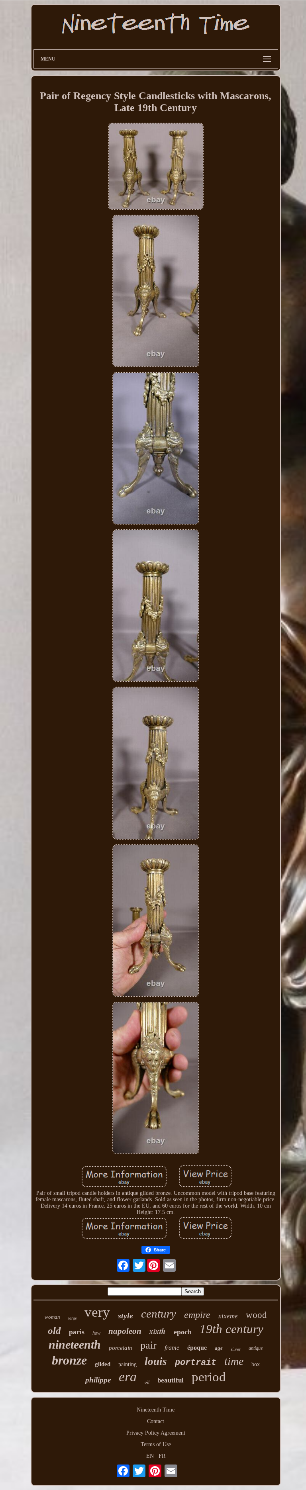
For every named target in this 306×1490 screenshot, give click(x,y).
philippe (98, 1380)
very (97, 1312)
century (158, 1313)
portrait (195, 1363)
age (219, 1348)
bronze (69, 1360)
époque (197, 1347)
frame (172, 1347)
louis (156, 1361)
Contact (155, 1421)
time (233, 1361)
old (54, 1330)
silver (236, 1349)
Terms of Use (156, 1444)
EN (150, 1456)
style (125, 1315)
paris (76, 1332)
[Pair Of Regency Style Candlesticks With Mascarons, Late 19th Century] (156, 167)
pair (148, 1345)
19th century (231, 1329)
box (255, 1364)
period (209, 1377)
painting (127, 1364)
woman (52, 1317)
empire (197, 1315)
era (128, 1376)
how (96, 1333)
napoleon (124, 1331)
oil (147, 1382)
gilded (102, 1364)
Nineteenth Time (156, 1410)
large (72, 1318)
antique (256, 1348)
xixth (157, 1331)
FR (162, 1456)
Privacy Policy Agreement (155, 1433)
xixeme (228, 1316)
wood (256, 1315)
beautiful (170, 1380)
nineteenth (75, 1344)
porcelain (120, 1348)
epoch (183, 1332)
